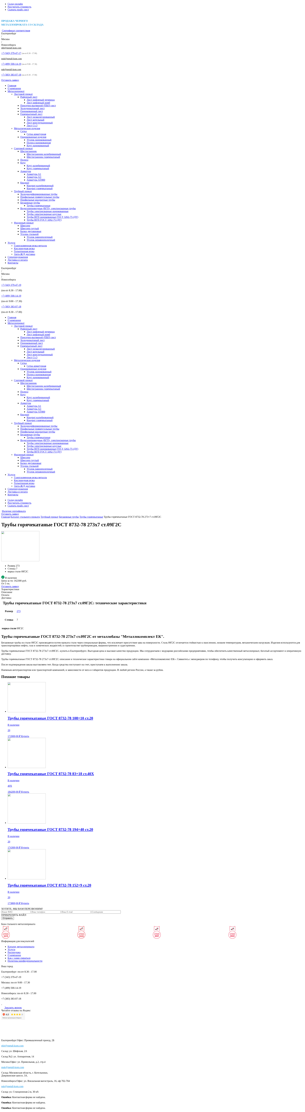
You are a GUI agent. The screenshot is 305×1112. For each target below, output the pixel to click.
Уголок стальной (29, 234)
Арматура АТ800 (36, 180)
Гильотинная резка (24, 251)
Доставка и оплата (18, 260)
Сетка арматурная (36, 134)
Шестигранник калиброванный (44, 154)
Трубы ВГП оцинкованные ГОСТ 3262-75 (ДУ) (52, 217)
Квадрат (24, 182)
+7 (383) (11, 74)
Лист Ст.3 (32, 125)
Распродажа (14, 952)
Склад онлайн (15, 4)
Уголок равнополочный (40, 237)
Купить (25, 736)
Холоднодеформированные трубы (38, 194)
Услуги (11, 242)
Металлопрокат (16, 91)
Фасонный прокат (24, 222)
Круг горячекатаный (38, 168)
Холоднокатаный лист (32, 108)
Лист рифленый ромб (38, 102)
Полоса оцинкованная (39, 142)
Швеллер (25, 225)
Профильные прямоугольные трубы (39, 197)
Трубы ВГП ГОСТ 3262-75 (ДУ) (44, 220)
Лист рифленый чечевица (41, 99)
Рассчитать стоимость (19, 6)
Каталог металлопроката (21, 946)
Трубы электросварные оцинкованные (47, 211)
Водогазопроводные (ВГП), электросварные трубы (48, 208)
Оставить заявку (10, 80)
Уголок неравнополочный (41, 240)
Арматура (25, 171)
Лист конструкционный (40, 122)
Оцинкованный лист (31, 111)
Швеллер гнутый (29, 228)
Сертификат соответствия (16, 30)
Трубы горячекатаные (38, 205)
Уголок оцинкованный (39, 139)
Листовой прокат (23, 94)
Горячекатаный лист (31, 114)
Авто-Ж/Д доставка (24, 254)
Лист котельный (35, 119)
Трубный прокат (23, 191)
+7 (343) (11, 53)
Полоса (24, 159)
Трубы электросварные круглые (44, 214)
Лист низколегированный (41, 117)
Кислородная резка (24, 248)
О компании (14, 88)
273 (18, 611)
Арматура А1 (34, 174)
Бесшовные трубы (30, 202)
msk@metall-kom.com (11, 58)
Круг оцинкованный (38, 145)
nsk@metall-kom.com (11, 69)
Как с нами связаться (19, 958)
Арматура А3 (34, 177)
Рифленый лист (28, 97)
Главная (12, 85)
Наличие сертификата (14, 511)
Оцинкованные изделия (33, 137)
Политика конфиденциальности (25, 961)
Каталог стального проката (25, 517)
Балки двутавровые (30, 231)
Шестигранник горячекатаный (43, 157)
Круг (23, 162)
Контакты (13, 262)
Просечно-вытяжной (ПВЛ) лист (38, 105)
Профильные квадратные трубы (37, 200)
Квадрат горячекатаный (40, 188)
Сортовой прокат (23, 148)
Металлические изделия (27, 128)
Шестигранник (28, 151)
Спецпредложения (18, 257)
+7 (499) (11, 64)
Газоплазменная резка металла (30, 245)
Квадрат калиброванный (40, 185)
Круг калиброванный (38, 165)
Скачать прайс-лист (18, 9)
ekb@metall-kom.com (11, 48)
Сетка (23, 131)
